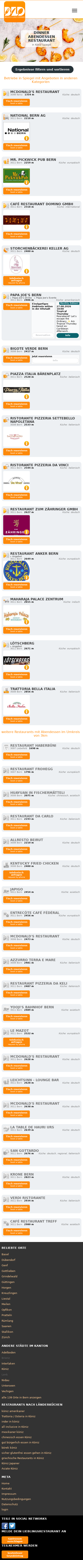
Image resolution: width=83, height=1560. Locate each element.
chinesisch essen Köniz (17, 1437)
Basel (5, 1254)
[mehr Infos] (16, 131)
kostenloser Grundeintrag (15, 1554)
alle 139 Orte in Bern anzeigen (21, 1397)
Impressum (9, 1493)
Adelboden (9, 1352)
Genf (5, 1265)
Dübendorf (8, 1259)
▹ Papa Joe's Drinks (21, 298)
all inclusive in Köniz (15, 1426)
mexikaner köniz (13, 1432)
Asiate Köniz (10, 1468)
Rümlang (7, 1320)
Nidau (5, 1380)
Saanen (6, 1326)
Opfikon (7, 1309)
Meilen (6, 1304)
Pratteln (7, 1315)
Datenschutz (10, 1504)
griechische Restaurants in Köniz (23, 1458)
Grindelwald (9, 1276)
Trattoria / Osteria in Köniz (18, 1416)
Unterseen (8, 1385)
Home (5, 1483)
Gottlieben (8, 1270)
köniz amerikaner (13, 1411)
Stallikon (7, 1331)
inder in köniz (10, 1421)
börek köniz (9, 1447)
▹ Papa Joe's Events (45, 298)
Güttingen (8, 1282)
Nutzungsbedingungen (16, 1499)
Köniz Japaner (10, 1463)
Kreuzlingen (9, 1293)
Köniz (5, 1368)
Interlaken (8, 1363)
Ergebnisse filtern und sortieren (43, 69)
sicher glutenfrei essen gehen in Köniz (26, 1452)
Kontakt (7, 1488)
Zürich (6, 1337)
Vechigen (7, 1391)
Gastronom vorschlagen (15, 1540)
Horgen (6, 1287)
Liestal (6, 1298)
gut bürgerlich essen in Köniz (20, 1442)
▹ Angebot (16, 556)
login (5, 1509)
